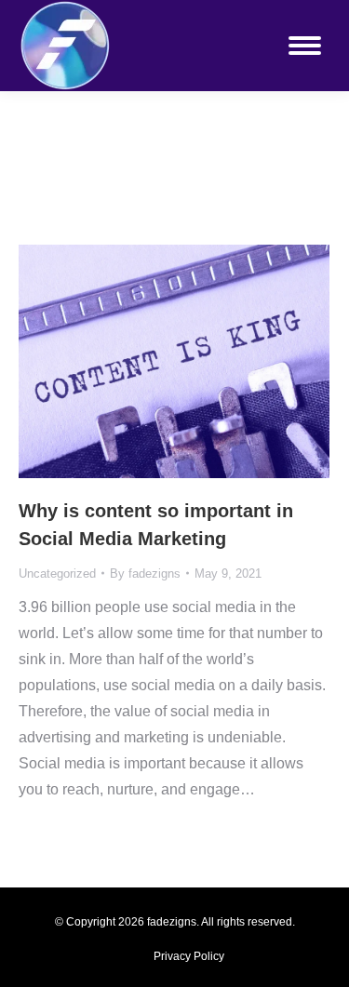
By (145, 573)
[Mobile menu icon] (304, 45)
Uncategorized (57, 573)
